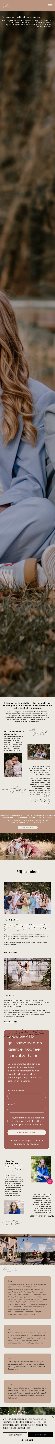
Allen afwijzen (15, 1434)
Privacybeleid (23, 1427)
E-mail (11, 1104)
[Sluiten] (51, 1418)
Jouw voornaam (15, 1090)
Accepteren (40, 1434)
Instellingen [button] (27, 1439)
